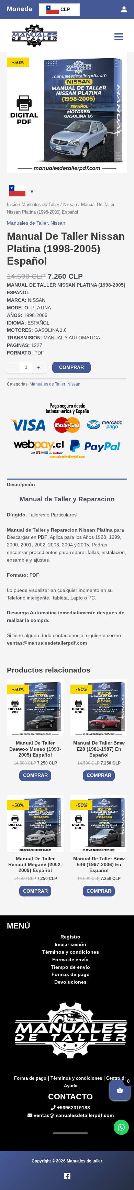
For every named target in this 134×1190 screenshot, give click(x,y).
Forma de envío (70, 959)
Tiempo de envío (70, 967)
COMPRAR (71, 367)
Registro (70, 937)
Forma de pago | (32, 1078)
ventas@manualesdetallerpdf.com (73, 1115)
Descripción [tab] (21, 484)
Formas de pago (71, 974)
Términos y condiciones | (78, 1078)
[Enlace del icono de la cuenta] (124, 9)
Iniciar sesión (70, 944)
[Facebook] (67, 1176)
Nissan (70, 204)
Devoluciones (70, 982)
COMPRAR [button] (35, 775)
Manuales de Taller (40, 204)
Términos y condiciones (70, 952)
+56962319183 (73, 1107)
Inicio (12, 204)
